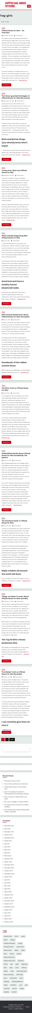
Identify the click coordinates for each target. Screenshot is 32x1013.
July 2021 (7, 844)
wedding (6, 992)
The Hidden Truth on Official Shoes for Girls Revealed (13, 673)
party (5, 978)
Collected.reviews (8, 946)
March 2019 (8, 919)
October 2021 (8, 835)
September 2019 (9, 907)
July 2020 (7, 880)
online (12, 971)
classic (5, 940)
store (20, 985)
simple (5, 985)
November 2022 (9, 826)
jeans (11, 967)
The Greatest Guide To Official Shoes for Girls (14, 522)
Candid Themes (18, 1009)
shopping (6, 981)
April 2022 (7, 829)
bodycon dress (8, 936)
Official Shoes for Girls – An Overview (13, 31)
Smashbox (13, 985)
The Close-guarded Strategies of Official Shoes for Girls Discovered (16, 97)
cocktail (20, 943)
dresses (12, 954)
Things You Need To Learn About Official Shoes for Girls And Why (15, 597)
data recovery (8, 950)
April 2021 (7, 853)
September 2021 (9, 838)
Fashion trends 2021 (9, 960)
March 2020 (8, 892)
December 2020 (9, 865)
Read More (6, 85)
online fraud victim (22, 971)
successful (6, 988)
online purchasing (8, 974)
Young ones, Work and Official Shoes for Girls (14, 171)
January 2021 (8, 862)
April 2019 (7, 916)
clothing (12, 940)
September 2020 (9, 874)
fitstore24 (20, 960)
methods (24, 967)
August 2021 (8, 841)
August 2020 (8, 877)
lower (17, 967)
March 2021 (8, 856)
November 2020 (9, 868)
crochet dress (20, 946)
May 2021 (7, 850)
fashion (19, 954)
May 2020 (7, 886)
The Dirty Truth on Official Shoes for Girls (15, 389)
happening (24, 964)
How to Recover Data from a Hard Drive (16, 784)
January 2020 (8, 898)
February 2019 (8, 922)
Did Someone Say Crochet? (12, 781)
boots (16, 936)
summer (14, 988)
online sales (19, 974)
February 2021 (8, 859)
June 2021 (7, 847)
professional (13, 978)
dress (5, 954)
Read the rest (23, 80)
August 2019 (8, 910)
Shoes (3, 28)
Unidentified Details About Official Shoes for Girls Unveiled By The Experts (16, 455)
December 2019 (9, 901)
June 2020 (7, 883)
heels (5, 967)
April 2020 (7, 889)
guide (17, 964)
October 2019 (8, 904)
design (16, 950)
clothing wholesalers (9, 943)
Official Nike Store (15, 4)
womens (14, 992)
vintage (22, 988)
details (23, 950)
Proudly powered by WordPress (12, 1007)
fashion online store (9, 957)
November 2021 (9, 832)
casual (23, 936)
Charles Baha (19, 35)
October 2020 (8, 871)
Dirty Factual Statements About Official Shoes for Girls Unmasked (15, 316)
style (26, 985)
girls (11, 964)
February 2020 (8, 895)
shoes (21, 978)
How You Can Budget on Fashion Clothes (16, 802)
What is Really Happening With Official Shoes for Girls (14, 237)
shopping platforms (17, 981)
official (5, 971)
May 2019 (7, 913)
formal (5, 964)
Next (12, 739)
